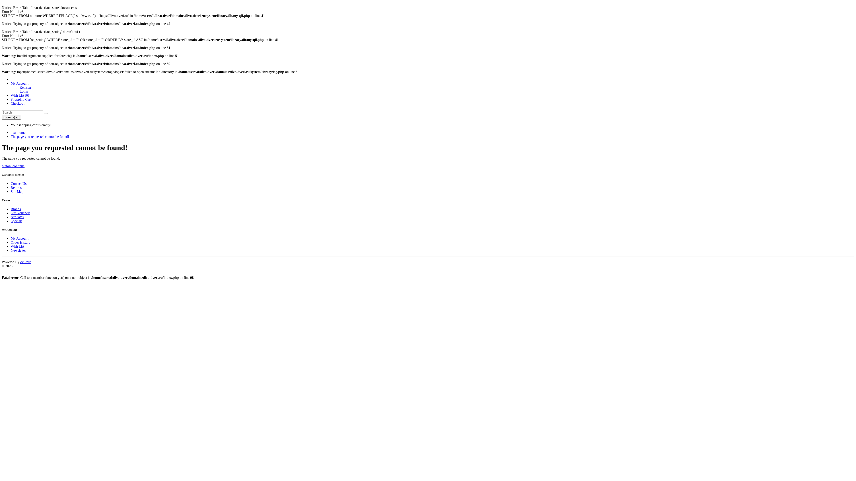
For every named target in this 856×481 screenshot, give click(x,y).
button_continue (13, 166)
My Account (19, 238)
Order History (20, 242)
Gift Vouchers (20, 213)
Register (25, 87)
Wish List (17, 246)
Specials (16, 221)
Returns (16, 188)
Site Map (17, 192)
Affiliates (17, 217)
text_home (18, 133)
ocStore (25, 262)
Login (24, 91)
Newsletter (18, 250)
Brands (16, 209)
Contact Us (19, 183)
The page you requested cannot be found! (40, 137)
